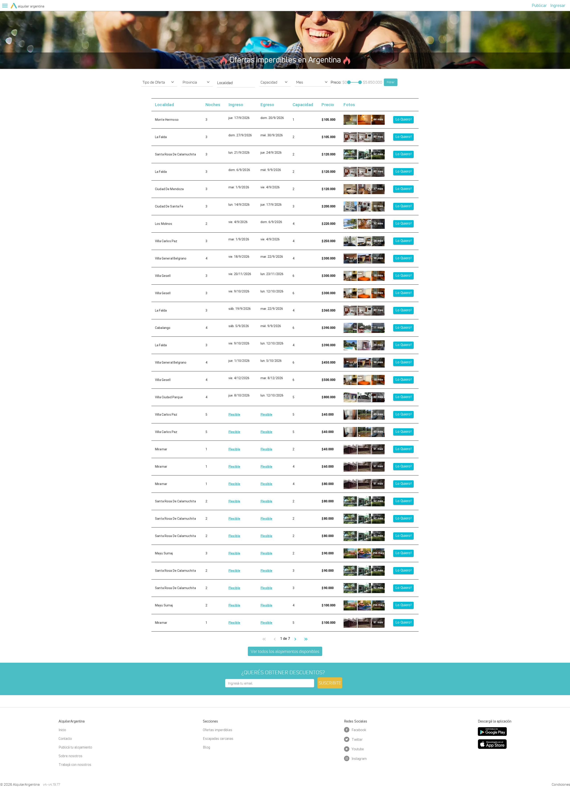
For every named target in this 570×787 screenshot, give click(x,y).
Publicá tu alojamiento (75, 747)
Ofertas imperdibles (217, 729)
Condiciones (561, 784)
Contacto (65, 738)
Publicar (539, 5)
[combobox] (236, 82)
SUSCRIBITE (330, 683)
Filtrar (391, 82)
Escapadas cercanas (218, 738)
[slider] (349, 82)
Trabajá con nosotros (75, 764)
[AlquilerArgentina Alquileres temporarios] (27, 5)
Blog (206, 747)
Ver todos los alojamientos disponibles (285, 651)
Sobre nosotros (70, 755)
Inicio (62, 729)
